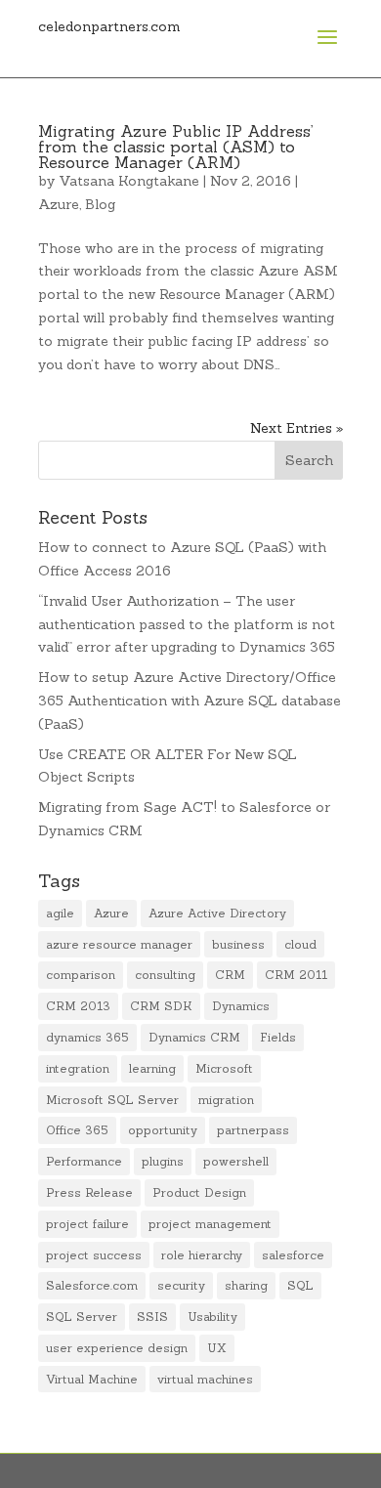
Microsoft (224, 1068)
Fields (278, 1037)
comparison (80, 974)
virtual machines (205, 1379)
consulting (165, 974)
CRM (230, 974)
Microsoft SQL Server (112, 1099)
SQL (300, 1285)
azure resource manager (119, 944)
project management (210, 1223)
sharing (246, 1285)
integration (77, 1068)
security (181, 1285)
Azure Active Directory (217, 913)
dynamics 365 (87, 1037)
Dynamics (241, 1006)
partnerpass (253, 1130)
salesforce (293, 1255)
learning (152, 1068)
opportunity (162, 1130)
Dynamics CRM (194, 1037)
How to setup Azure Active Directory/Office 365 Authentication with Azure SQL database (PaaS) (189, 700)
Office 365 (77, 1130)
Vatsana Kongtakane (129, 181)
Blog (100, 204)
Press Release (89, 1192)
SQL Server (81, 1316)
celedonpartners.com (109, 26)
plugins (163, 1161)
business (238, 944)
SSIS (152, 1316)
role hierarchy (201, 1255)
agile (60, 913)
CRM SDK (161, 1006)
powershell (236, 1161)
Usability (212, 1316)
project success (94, 1255)
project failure (87, 1223)
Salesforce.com (92, 1285)
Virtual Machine (92, 1379)
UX (217, 1347)
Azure (58, 204)
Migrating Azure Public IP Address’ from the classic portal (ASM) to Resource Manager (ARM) (176, 146)
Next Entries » (296, 428)
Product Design (199, 1192)
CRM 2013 (78, 1006)
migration (226, 1099)
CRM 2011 (296, 974)
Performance (84, 1161)
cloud (300, 944)
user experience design (117, 1347)
